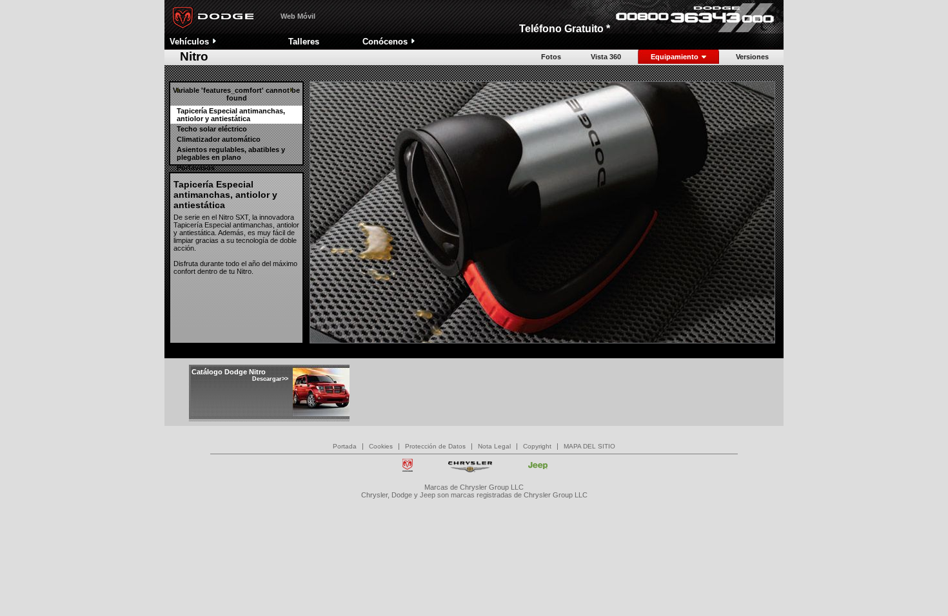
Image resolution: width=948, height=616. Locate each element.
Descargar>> (270, 379)
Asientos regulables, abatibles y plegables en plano (231, 153)
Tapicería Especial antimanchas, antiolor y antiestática (231, 114)
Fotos (551, 57)
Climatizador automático (219, 139)
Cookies (381, 446)
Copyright (537, 446)
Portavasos (196, 167)
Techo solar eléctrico (212, 129)
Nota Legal (494, 446)
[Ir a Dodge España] (211, 31)
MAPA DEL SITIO (589, 446)
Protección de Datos (435, 446)
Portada (345, 446)
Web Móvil (298, 16)
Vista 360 (606, 57)
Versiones (752, 57)
